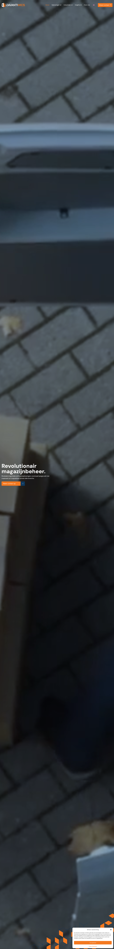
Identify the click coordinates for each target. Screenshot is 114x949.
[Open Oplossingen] (60, 5)
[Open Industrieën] (72, 5)
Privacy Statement (93, 946)
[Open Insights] (81, 5)
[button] (111, 929)
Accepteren (93, 943)
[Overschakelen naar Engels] (93, 5)
